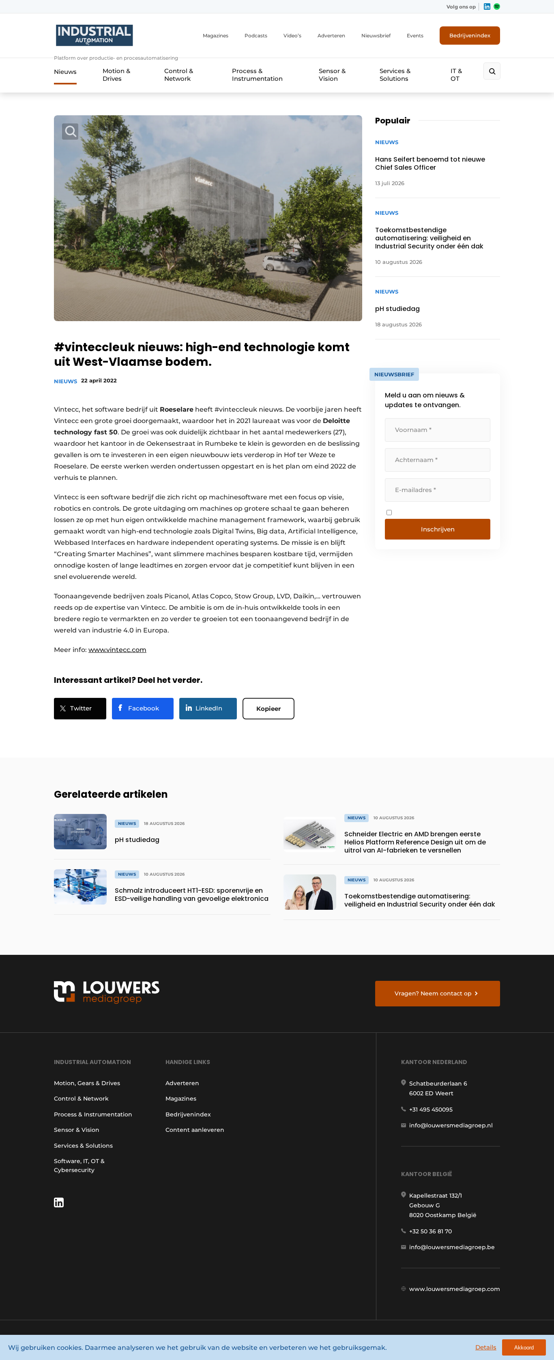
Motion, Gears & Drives (87, 1083)
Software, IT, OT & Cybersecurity (79, 1165)
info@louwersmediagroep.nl (451, 1125)
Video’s (292, 35)
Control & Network (178, 74)
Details (485, 1347)
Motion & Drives (116, 74)
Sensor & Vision (332, 74)
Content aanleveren (194, 1129)
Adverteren (331, 35)
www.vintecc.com (117, 650)
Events (415, 35)
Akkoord (524, 1348)
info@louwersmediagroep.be (452, 1247)
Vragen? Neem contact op (433, 993)
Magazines (215, 35)
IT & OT (456, 74)
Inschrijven (438, 529)
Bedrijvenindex (469, 35)
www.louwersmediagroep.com (454, 1289)
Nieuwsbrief (376, 35)
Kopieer (268, 708)
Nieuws (65, 72)
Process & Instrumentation (257, 74)
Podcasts (256, 35)
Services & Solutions (395, 74)
